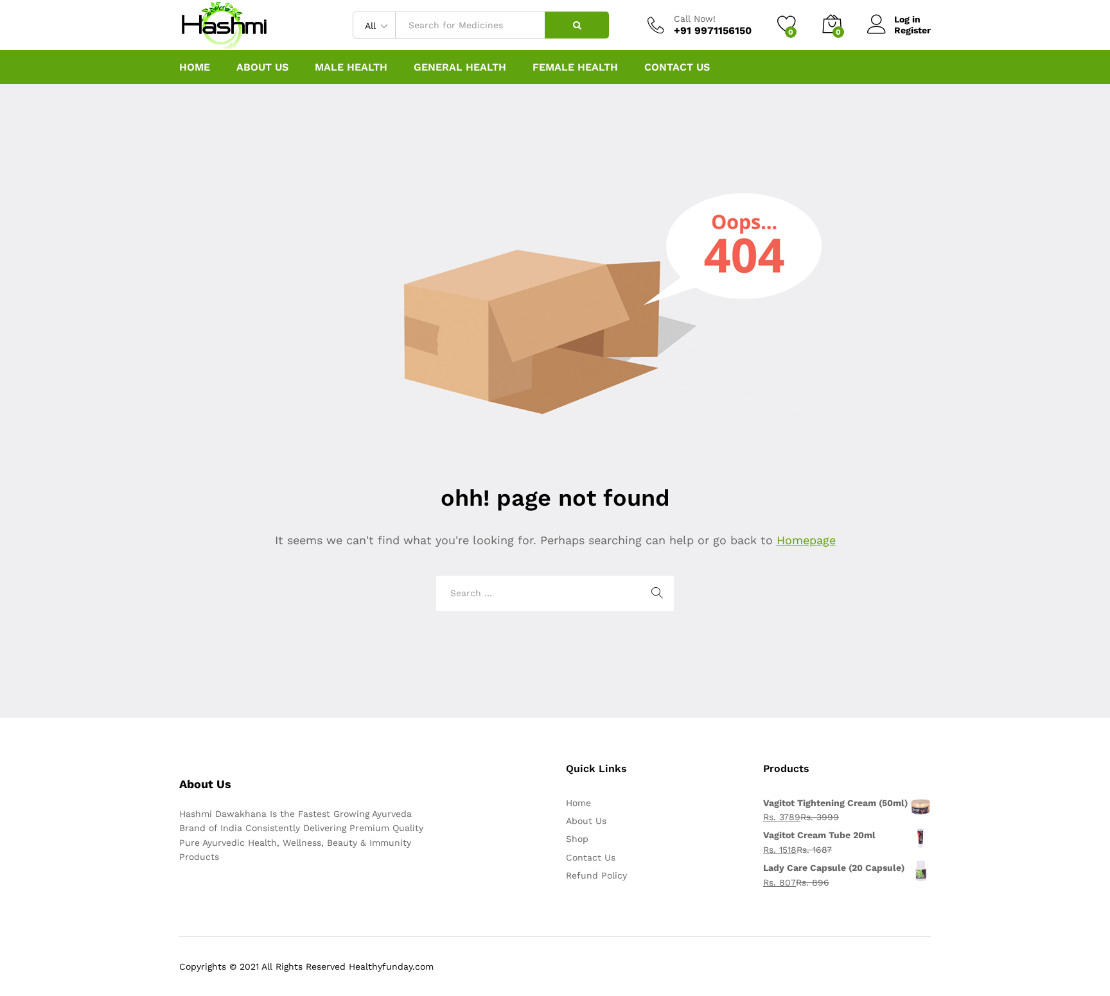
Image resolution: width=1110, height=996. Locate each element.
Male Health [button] (351, 67)
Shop (577, 839)
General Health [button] (460, 67)
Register (912, 30)
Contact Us (677, 67)
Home (194, 67)
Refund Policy (596, 875)
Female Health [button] (575, 67)
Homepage (806, 540)
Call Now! (695, 18)
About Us (262, 67)
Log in (907, 19)
